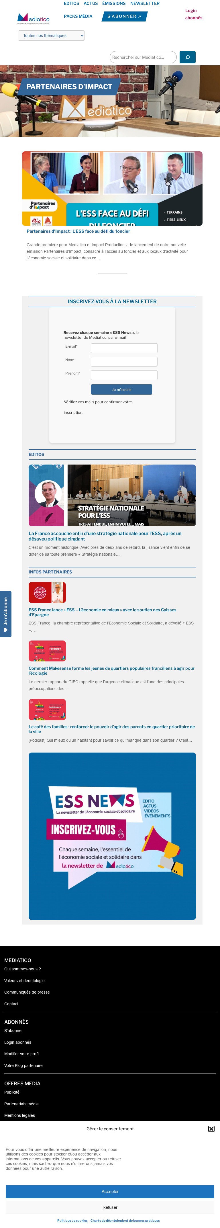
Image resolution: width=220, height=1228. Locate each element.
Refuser (110, 1207)
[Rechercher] (188, 57)
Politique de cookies (72, 1221)
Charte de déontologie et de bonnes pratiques (125, 1221)
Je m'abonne (5, 611)
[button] (211, 1129)
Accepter (110, 1191)
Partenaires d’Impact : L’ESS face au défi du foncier (78, 231)
